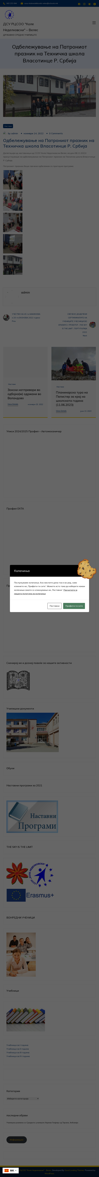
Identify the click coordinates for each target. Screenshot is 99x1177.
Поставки (54, 606)
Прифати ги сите (74, 606)
